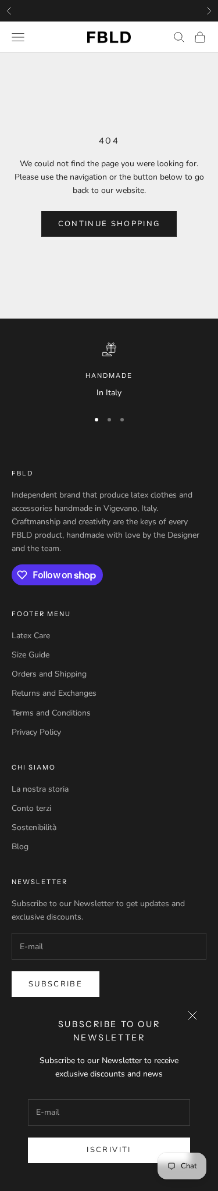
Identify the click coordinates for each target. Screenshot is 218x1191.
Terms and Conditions (51, 712)
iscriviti (109, 1149)
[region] (109, 370)
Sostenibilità (34, 827)
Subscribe (55, 984)
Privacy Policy (36, 732)
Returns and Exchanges (54, 693)
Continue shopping (109, 224)
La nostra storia (40, 789)
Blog (20, 846)
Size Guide (30, 654)
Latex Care (31, 635)
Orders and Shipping (49, 673)
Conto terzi (31, 808)
